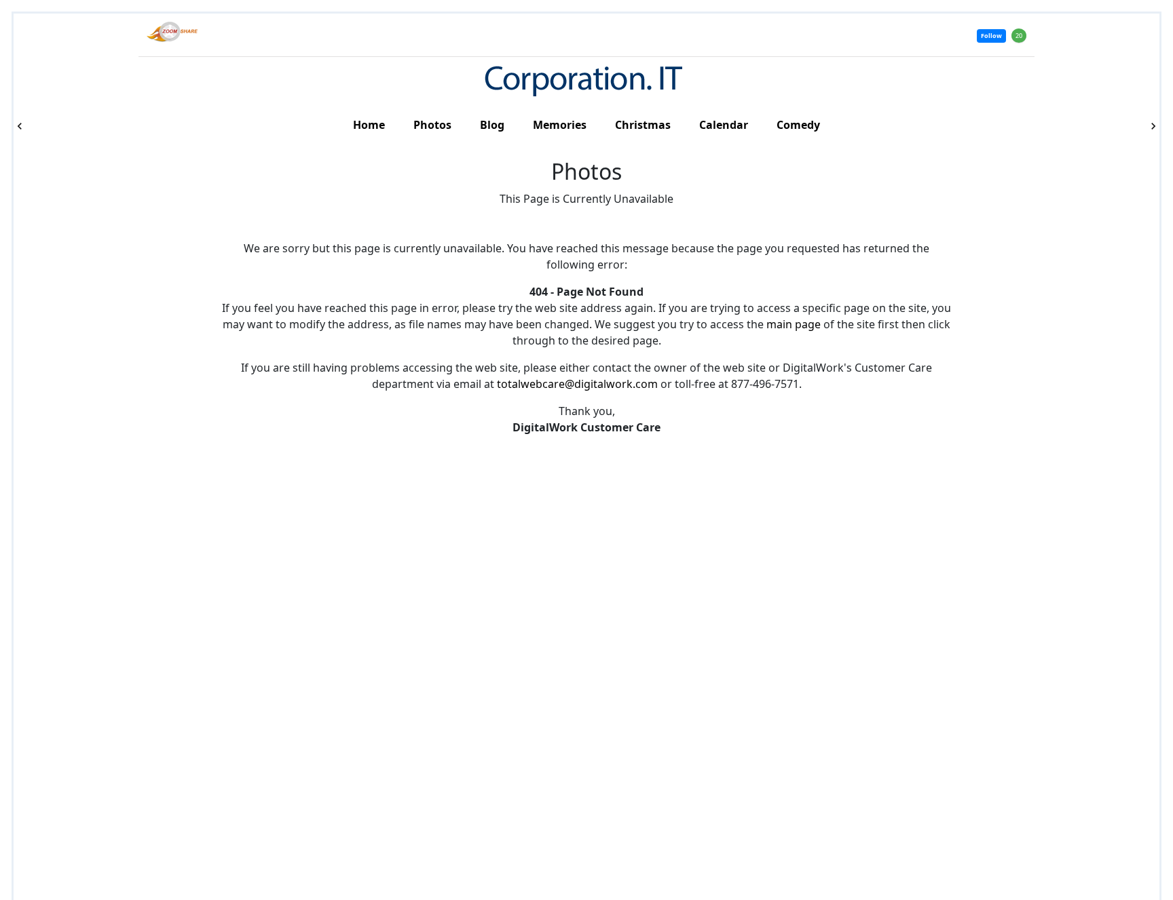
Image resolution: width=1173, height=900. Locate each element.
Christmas (643, 124)
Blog (492, 124)
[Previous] (19, 126)
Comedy (798, 124)
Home (369, 124)
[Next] (1153, 126)
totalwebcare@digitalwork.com (577, 383)
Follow (991, 35)
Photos (432, 124)
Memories (559, 124)
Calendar (723, 124)
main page (793, 324)
